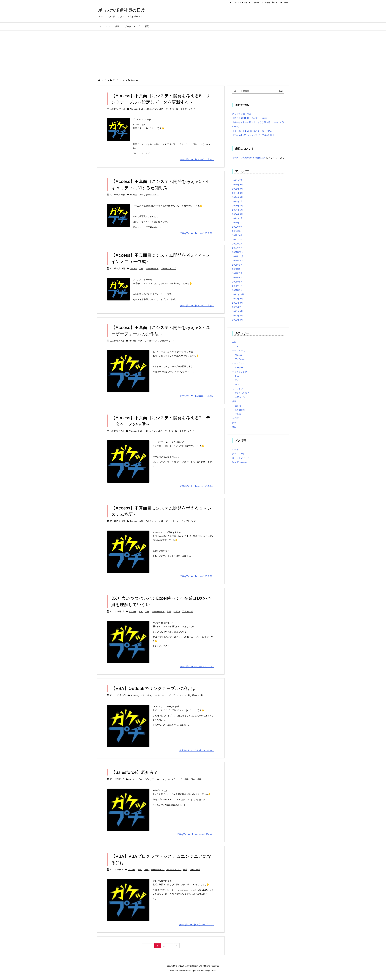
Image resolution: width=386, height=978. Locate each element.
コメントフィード (240, 457)
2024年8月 (237, 197)
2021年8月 (237, 269)
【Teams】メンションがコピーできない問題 (253, 135)
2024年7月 (237, 201)
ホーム (104, 80)
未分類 (235, 418)
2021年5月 (237, 281)
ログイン (236, 449)
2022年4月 (237, 235)
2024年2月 (237, 218)
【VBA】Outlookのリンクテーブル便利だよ (153, 688)
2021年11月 (237, 256)
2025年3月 (237, 193)
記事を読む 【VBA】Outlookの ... (196, 750)
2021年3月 (237, 290)
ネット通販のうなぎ (241, 114)
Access (133, 109)
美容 (234, 422)
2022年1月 (237, 248)
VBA (161, 109)
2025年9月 (237, 184)
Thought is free (209, 971)
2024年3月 (237, 214)
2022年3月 (237, 239)
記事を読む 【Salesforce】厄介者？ (195, 834)
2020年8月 (237, 303)
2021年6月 (237, 277)
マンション (236, 2)
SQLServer (151, 109)
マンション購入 (242, 393)
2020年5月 (237, 315)
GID (234, 342)
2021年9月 (237, 264)
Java (237, 376)
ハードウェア (238, 363)
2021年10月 (238, 260)
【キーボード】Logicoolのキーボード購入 (252, 130)
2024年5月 (237, 210)
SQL (141, 109)
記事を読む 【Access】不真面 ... (197, 159)
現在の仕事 (187, 611)
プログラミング (257, 2)
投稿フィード (238, 453)
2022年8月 (237, 226)
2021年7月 (237, 273)
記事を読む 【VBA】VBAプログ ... (196, 924)
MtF (236, 346)
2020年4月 (237, 319)
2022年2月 (237, 243)
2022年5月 (237, 231)
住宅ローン (240, 397)
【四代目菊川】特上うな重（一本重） (250, 118)
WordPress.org (239, 462)
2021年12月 (238, 252)
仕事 (245, 2)
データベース (119, 80)
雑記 (268, 2)
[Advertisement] (193, 53)
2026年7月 (237, 180)
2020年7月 (237, 307)
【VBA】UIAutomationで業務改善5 (249, 157)
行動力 (238, 414)
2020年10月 (238, 294)
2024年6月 (237, 205)
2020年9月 (237, 298)
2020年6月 (237, 311)
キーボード (240, 367)
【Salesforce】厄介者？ (134, 772)
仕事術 (177, 611)
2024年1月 (237, 222)
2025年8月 (237, 188)
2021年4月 (237, 286)
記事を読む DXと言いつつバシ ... (197, 666)
